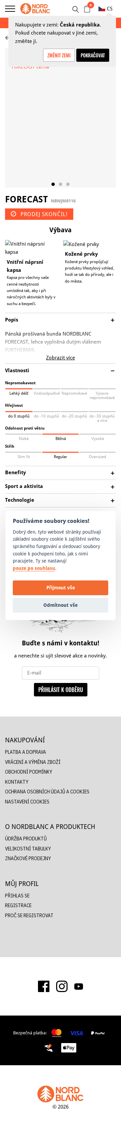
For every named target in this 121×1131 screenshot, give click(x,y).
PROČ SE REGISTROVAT (29, 915)
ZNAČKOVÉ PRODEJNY (28, 858)
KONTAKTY (16, 782)
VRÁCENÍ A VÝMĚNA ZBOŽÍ (33, 762)
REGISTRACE (18, 905)
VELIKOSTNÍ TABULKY (28, 848)
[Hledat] (75, 9)
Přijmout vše (60, 587)
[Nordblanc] (35, 8)
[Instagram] (62, 986)
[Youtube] (78, 986)
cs (110, 8)
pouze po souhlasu (34, 568)
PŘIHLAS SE (17, 895)
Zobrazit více (60, 357)
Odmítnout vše (60, 605)
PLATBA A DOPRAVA (25, 752)
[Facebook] (43, 986)
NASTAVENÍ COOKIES (27, 801)
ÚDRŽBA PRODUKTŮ (26, 838)
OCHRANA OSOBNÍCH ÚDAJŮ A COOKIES (47, 791)
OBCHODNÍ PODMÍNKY (28, 772)
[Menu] (10, 8)
